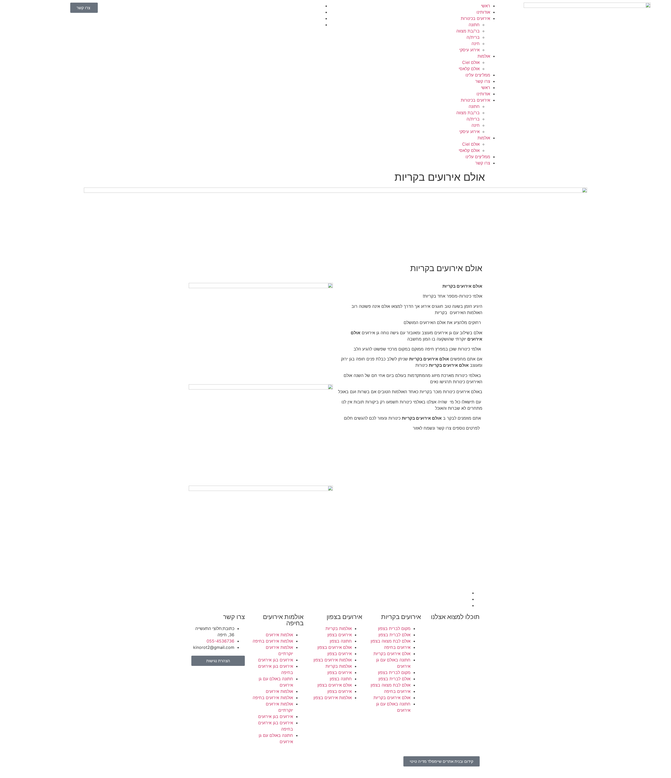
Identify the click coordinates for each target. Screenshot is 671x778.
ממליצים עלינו (478, 75)
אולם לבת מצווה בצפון (390, 641)
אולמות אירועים (279, 634)
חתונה (474, 24)
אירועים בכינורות (475, 18)
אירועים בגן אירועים (275, 659)
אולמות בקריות (339, 628)
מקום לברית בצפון (394, 628)
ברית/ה (473, 37)
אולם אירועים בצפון (334, 647)
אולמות (484, 56)
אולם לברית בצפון (394, 634)
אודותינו (483, 12)
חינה (476, 43)
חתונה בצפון (341, 641)
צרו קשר (482, 81)
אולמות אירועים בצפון (332, 659)
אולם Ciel (471, 62)
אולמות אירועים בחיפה (273, 641)
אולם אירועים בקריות (392, 653)
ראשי (485, 5)
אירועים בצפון (339, 634)
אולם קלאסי (469, 68)
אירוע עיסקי (469, 49)
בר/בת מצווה (468, 31)
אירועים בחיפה (397, 647)
